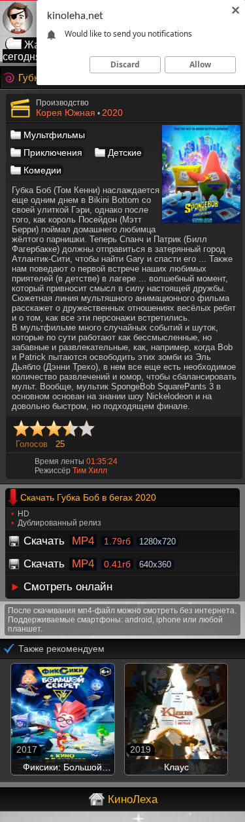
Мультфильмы (54, 135)
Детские (125, 152)
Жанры (41, 44)
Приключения (53, 152)
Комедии (42, 170)
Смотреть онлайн (68, 587)
